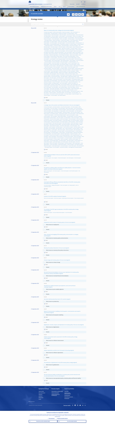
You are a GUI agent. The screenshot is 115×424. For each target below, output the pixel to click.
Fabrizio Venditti (76, 108)
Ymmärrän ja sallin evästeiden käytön (43, 421)
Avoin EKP (78, 4)
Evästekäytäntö (67, 395)
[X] (73, 405)
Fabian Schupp (72, 84)
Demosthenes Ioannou (72, 139)
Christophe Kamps (47, 32)
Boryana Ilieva (76, 136)
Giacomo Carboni (78, 49)
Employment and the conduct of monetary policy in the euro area (57, 222)
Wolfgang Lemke (52, 72)
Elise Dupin (73, 92)
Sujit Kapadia (53, 33)
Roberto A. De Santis (72, 53)
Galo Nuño (76, 140)
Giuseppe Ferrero (61, 33)
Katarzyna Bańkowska (53, 44)
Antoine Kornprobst (47, 139)
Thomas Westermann (73, 91)
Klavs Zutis (66, 92)
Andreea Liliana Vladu (61, 41)
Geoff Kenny (70, 121)
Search (81, 2)
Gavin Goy (69, 37)
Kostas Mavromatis (54, 76)
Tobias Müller (69, 140)
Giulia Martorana (64, 124)
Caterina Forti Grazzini (61, 57)
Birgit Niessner (64, 32)
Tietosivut (40, 394)
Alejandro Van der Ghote (64, 88)
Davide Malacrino (53, 75)
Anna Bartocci (71, 44)
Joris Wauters (75, 128)
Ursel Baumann (55, 45)
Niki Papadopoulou (74, 79)
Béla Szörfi (50, 128)
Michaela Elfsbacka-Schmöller (54, 56)
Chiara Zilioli (67, 212)
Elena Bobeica (46, 109)
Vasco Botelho (68, 132)
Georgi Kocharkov (77, 68)
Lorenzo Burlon (52, 49)
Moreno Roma (67, 143)
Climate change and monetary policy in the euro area (55, 260)
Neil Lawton (55, 139)
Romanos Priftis (52, 143)
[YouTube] (80, 405)
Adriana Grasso (77, 37)
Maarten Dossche (69, 109)
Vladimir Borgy (78, 113)
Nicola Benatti (64, 45)
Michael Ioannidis (46, 212)
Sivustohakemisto (32, 401)
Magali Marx (46, 76)
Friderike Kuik (78, 121)
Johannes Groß (54, 61)
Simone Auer (53, 36)
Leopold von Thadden (55, 91)
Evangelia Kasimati (54, 121)
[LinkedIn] (75, 405)
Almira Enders (52, 108)
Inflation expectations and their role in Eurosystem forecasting (57, 350)
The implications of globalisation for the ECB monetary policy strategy (58, 362)
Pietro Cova (52, 116)
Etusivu (30, 8)
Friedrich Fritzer (73, 117)
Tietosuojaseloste (52, 418)
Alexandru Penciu (69, 80)
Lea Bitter (60, 36)
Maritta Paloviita (65, 79)
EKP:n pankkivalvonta (80, 6)
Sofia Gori (71, 60)
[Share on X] (73, 14)
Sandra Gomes (46, 60)
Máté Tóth (57, 128)
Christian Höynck (65, 120)
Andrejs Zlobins (59, 92)
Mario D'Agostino (77, 144)
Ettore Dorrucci (76, 116)
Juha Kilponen (62, 68)
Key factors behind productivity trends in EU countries (55, 299)
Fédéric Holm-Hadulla (53, 64)
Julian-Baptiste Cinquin (47, 52)
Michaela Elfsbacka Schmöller (48, 117)
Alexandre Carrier (75, 36)
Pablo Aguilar (70, 41)
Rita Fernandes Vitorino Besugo (67, 56)
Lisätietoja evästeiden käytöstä (62, 418)
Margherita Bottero (55, 48)
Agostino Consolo (75, 52)
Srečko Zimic (51, 92)
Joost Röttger (54, 83)
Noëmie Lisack (63, 139)
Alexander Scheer (70, 83)
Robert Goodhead (63, 60)
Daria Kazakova (62, 121)
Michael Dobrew (52, 37)
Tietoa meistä (72, 4)
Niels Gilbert (69, 33)
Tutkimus (64, 6)
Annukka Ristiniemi (64, 40)
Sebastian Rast (55, 40)
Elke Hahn (58, 136)
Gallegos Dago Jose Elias (77, 65)
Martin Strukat (46, 87)
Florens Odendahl (46, 79)
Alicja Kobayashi (47, 147)
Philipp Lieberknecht (71, 72)
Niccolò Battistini (52, 113)
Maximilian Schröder (54, 84)
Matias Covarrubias (52, 53)
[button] (83, 2)
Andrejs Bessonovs (62, 113)
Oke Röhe (59, 143)
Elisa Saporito (52, 41)
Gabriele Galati (78, 109)
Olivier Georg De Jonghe (62, 53)
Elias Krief (54, 147)
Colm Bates (79, 44)
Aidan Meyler (63, 76)
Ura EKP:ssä (83, 4)
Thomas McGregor (52, 140)
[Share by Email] (82, 14)
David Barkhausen (63, 44)
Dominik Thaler (70, 87)
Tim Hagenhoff (70, 61)
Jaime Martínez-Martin (76, 75)
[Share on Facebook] (76, 14)
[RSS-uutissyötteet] (85, 405)
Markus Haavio (62, 61)
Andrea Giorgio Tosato (53, 88)
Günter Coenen (66, 52)
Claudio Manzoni (62, 147)
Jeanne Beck (46, 132)
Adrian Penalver (60, 80)
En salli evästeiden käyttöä (72, 421)
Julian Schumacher (64, 84)
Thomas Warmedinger (47, 112)
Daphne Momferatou (53, 125)
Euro (59, 6)
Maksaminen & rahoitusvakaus (46, 6)
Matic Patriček (52, 80)
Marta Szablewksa (61, 87)
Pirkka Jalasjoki (58, 65)
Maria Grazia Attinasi (74, 112)
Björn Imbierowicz (63, 64)
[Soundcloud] (83, 405)
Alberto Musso (56, 198)
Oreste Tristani (72, 32)
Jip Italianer (51, 65)
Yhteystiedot (41, 397)
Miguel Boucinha (64, 48)
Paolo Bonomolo (46, 48)
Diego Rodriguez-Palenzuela (66, 198)
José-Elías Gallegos (71, 57)
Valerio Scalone (62, 83)
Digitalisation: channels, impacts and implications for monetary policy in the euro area (62, 324)
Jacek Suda (53, 87)
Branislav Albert (56, 112)
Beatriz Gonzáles (54, 60)
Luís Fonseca (52, 57)
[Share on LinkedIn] (79, 14)
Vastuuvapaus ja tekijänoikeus (57, 391)
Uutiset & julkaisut (71, 6)
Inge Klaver (69, 68)
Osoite (40, 399)
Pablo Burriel (61, 109)
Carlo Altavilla (46, 185)
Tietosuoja (66, 391)
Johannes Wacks (64, 91)
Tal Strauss (52, 95)
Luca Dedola (68, 116)
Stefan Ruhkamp (72, 40)
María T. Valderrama (66, 128)
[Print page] (68, 14)
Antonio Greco (78, 60)
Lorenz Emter (59, 117)
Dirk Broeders (72, 48)
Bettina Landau (68, 108)
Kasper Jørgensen (67, 65)
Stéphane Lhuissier (62, 72)
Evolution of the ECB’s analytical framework (53, 196)
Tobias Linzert (62, 185)
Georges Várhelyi (73, 88)
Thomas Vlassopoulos (77, 198)
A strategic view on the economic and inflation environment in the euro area (59, 105)
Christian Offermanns (56, 79)
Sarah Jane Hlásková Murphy (57, 212)
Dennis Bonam (70, 113)
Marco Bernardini (72, 45)
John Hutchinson (73, 120)
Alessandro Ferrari (61, 37)
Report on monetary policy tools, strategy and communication (57, 30)
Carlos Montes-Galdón (63, 125)
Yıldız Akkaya (46, 36)
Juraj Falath (66, 117)
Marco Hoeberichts (56, 120)
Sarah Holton (60, 108)
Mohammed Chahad (58, 52)
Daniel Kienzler (54, 68)
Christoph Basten (47, 45)
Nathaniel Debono (60, 116)
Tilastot (55, 6)
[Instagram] (78, 405)
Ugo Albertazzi (65, 112)
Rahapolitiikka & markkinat (34, 6)
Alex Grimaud (47, 61)
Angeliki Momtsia (70, 76)
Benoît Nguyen (47, 40)
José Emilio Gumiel (47, 120)
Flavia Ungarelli (60, 95)
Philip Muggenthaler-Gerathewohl (73, 147)
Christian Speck (52, 144)
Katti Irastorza (71, 64)
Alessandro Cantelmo (68, 49)
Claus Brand (67, 36)
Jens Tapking (70, 185)
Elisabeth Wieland (60, 144)
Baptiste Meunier (73, 124)
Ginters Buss (60, 49)
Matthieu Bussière (56, 32)
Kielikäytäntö (66, 398)
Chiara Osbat (72, 125)
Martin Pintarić (77, 80)
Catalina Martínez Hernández (64, 75)
